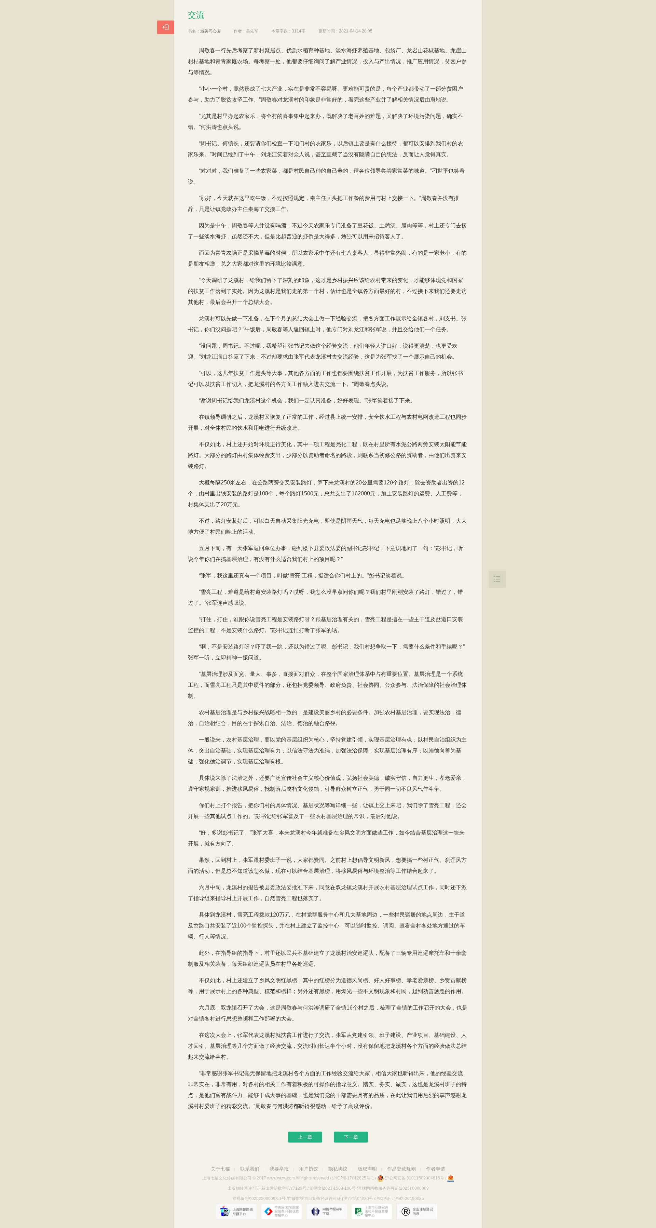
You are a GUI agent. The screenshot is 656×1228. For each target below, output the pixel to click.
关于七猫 (220, 1169)
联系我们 (249, 1169)
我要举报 (279, 1169)
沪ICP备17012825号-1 (353, 1178)
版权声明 (367, 1169)
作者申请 (435, 1169)
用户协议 (308, 1169)
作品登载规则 (401, 1169)
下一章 (351, 1137)
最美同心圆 (210, 31)
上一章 (305, 1137)
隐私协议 (337, 1169)
